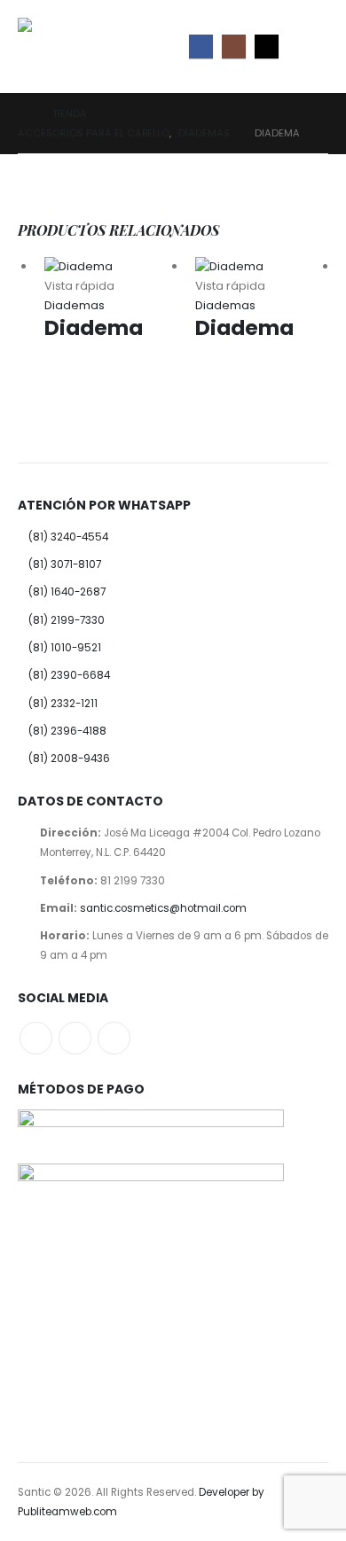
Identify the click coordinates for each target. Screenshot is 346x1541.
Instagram (75, 1038)
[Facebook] (201, 46)
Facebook (36, 1038)
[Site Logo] (58, 46)
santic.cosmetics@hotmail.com (163, 908)
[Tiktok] (267, 46)
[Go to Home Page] (23, 113)
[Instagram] (234, 46)
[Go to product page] (110, 266)
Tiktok (114, 1038)
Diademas (74, 305)
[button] (312, 46)
